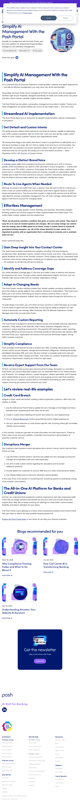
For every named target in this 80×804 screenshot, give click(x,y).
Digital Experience (34, 764)
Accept (48, 18)
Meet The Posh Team (9, 781)
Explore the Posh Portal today (14, 519)
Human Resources (35, 775)
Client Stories (59, 747)
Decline (65, 18)
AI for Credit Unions (35, 746)
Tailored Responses (21, 419)
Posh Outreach (7, 753)
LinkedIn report (10, 164)
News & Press (59, 750)
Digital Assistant (7, 746)
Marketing (32, 778)
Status (57, 786)
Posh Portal (59, 772)
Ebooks (57, 761)
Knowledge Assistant (9, 763)
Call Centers (33, 767)
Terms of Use (14, 799)
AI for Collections (34, 750)
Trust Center (59, 783)
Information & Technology (37, 760)
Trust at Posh (59, 779)
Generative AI (24, 50)
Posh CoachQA (7, 770)
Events (57, 754)
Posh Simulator (7, 767)
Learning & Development (37, 771)
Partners (5, 792)
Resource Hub (60, 740)
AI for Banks (33, 743)
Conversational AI (9, 50)
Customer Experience (36, 757)
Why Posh (5, 778)
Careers (4, 788)
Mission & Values (7, 785)
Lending (31, 785)
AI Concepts (37, 50)
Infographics (59, 758)
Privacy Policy (27, 13)
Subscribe (40, 661)
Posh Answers (6, 750)
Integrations (59, 768)
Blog (56, 743)
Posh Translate (7, 757)
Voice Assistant (7, 743)
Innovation (32, 782)
